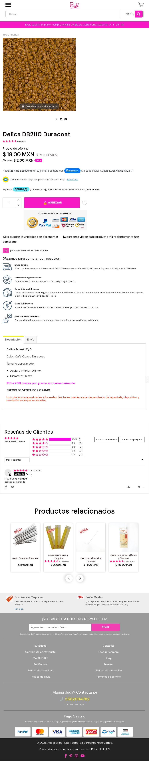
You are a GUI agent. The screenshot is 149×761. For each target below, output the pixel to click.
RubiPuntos (40, 664)
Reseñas (109, 664)
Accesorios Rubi (58, 743)
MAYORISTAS (40, 658)
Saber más (72, 179)
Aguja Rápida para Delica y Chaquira (123, 556)
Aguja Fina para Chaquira (25, 558)
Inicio (6, 34)
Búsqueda (40, 645)
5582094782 (77, 699)
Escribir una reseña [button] (106, 439)
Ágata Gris (21, 752)
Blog (108, 658)
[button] (10, 141)
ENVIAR (106, 627)
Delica (15, 34)
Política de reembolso (109, 670)
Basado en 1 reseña (15, 441)
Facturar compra (108, 652)
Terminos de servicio (108, 676)
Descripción (13, 339)
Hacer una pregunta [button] (132, 439)
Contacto (108, 645)
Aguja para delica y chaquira (58, 556)
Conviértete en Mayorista (40, 652)
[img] (21, 470)
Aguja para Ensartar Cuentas (90, 560)
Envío (30, 339)
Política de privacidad (40, 670)
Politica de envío (40, 676)
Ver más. (19, 608)
